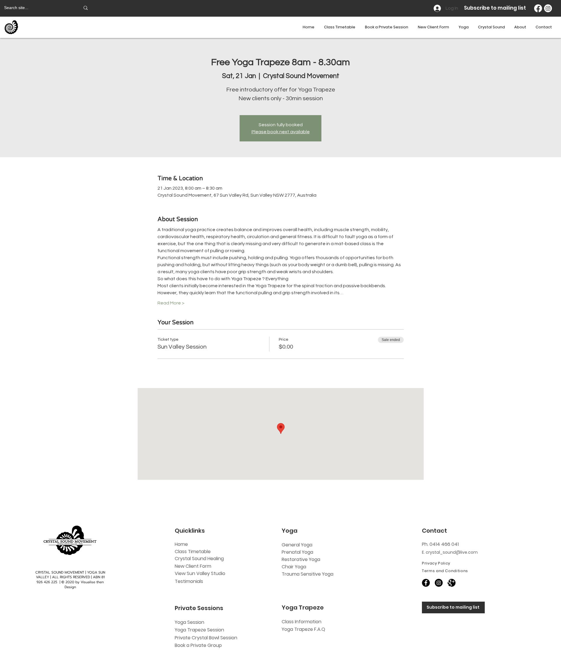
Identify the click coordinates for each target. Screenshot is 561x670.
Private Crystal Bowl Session (206, 637)
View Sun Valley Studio (200, 573)
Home (181, 544)
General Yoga (297, 544)
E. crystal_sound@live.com (450, 552)
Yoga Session (189, 622)
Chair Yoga (294, 566)
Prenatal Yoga (297, 552)
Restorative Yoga (301, 559)
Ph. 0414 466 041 (440, 544)
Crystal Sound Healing (199, 558)
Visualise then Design (84, 584)
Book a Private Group (199, 645)
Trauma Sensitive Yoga (307, 574)
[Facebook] (538, 8)
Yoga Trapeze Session (199, 629)
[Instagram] (548, 8)
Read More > (170, 303)
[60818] (452, 583)
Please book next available (281, 131)
